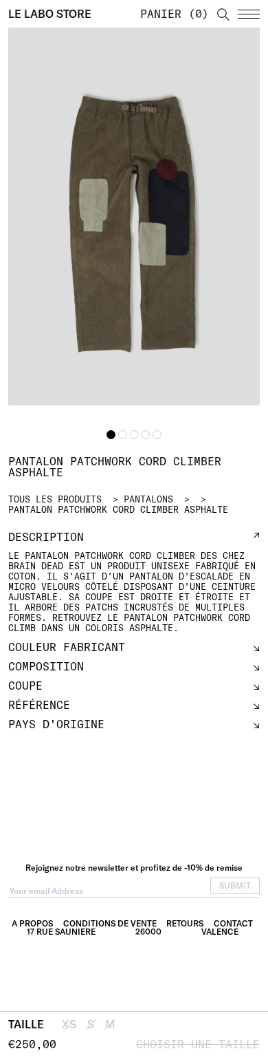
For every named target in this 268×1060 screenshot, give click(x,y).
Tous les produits (55, 499)
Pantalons (148, 499)
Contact (233, 923)
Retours (184, 923)
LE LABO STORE (49, 13)
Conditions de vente (110, 923)
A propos (32, 923)
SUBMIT (235, 885)
